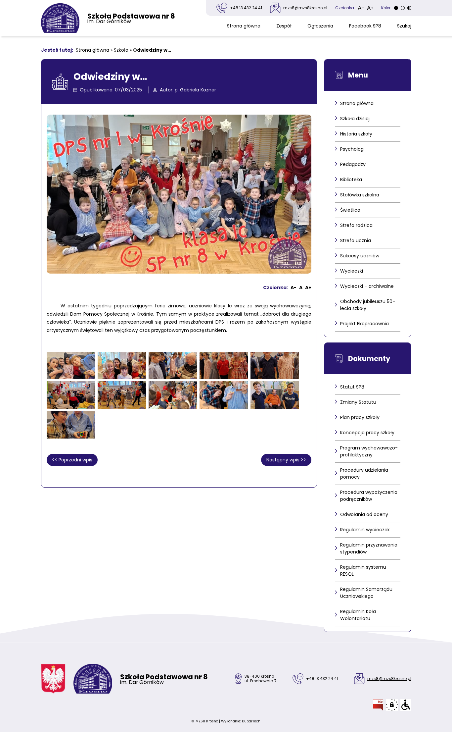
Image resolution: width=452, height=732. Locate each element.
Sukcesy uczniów (359, 255)
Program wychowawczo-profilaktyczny (369, 451)
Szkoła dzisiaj (355, 118)
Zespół (284, 26)
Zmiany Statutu (358, 402)
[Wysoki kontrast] (409, 8)
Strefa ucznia (355, 240)
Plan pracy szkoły (360, 417)
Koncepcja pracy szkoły (367, 432)
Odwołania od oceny (364, 514)
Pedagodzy (353, 164)
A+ (308, 287)
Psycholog (352, 149)
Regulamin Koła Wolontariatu (358, 615)
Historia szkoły (356, 134)
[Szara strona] (396, 8)
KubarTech (251, 721)
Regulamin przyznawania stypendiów (368, 548)
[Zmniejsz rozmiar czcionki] (361, 8)
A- (293, 287)
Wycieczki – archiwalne (367, 286)
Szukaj (404, 26)
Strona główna (243, 26)
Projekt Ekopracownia (364, 323)
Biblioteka (351, 179)
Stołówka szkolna (359, 194)
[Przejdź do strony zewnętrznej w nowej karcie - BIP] (378, 705)
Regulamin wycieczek (365, 529)
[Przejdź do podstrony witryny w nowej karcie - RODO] (392, 705)
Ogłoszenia (320, 26)
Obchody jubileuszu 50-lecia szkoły (367, 305)
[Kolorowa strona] (403, 8)
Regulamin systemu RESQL (363, 570)
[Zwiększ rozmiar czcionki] (370, 8)
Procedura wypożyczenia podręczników (368, 495)
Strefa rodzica (356, 225)
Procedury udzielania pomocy (364, 473)
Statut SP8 (352, 387)
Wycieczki (351, 271)
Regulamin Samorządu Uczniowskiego (366, 593)
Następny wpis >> (286, 459)
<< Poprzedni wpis (72, 459)
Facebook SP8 (365, 26)
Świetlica (350, 210)
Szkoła (121, 50)
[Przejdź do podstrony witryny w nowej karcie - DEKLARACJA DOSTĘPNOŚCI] (405, 705)
